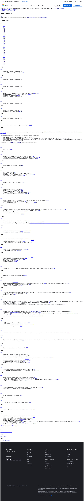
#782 (35, 423)
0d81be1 (26, 201)
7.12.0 (4, 41)
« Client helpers (3, 9)
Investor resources (70, 450)
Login (81, 1)
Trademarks (8, 485)
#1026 (32, 257)
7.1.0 (4, 61)
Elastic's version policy (31, 17)
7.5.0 (4, 52)
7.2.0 (4, 59)
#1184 (11, 149)
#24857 (39, 315)
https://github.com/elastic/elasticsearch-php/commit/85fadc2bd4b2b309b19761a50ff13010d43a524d (49, 223)
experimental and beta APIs (70, 313)
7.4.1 (4, 53)
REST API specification (35, 311)
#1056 (28, 232)
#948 (21, 326)
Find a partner (47, 450)
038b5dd (27, 193)
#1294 (23, 72)
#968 (64, 304)
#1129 (22, 191)
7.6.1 (4, 49)
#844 (36, 378)
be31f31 (25, 275)
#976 (15, 294)
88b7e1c (16, 260)
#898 (22, 420)
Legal (46, 461)
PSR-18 (58, 131)
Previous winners (70, 461)
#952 (29, 322)
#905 (30, 402)
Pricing (39, 5)
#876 (79, 421)
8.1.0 (4, 31)
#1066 (28, 229)
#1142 (22, 190)
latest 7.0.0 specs (22, 419)
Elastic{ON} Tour (70, 463)
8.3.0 (4, 29)
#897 (34, 415)
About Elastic (30, 450)
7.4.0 (4, 54)
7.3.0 (4, 55)
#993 (45, 283)
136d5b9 (47, 200)
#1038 (14, 250)
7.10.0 (4, 43)
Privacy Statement (20, 485)
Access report (25, 1)
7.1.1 (4, 60)
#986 (22, 285)
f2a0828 (26, 249)
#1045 (31, 242)
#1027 (17, 250)
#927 (24, 361)
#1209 (30, 125)
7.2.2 (4, 57)
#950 (20, 323)
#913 (38, 370)
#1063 (17, 212)
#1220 (20, 111)
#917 (34, 369)
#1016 (24, 259)
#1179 (38, 157)
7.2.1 (4, 58)
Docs (43, 5)
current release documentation (58, 8)
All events (69, 466)
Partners (70, 1)
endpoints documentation (15, 312)
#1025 (20, 250)
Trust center (47, 463)
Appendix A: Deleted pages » (12, 9)
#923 (29, 362)
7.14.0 (4, 38)
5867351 (33, 174)
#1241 (28, 94)
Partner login (47, 452)
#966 (70, 311)
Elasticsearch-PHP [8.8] (10, 10)
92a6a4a (53, 268)
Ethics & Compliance (49, 468)
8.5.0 (4, 27)
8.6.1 (4, 26)
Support (74, 1)
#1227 (34, 93)
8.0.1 (4, 32)
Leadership (29, 452)
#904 (21, 395)
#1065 (21, 231)
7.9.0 (4, 46)
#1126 (23, 182)
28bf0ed (26, 238)
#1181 (33, 156)
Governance (69, 452)
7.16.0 (4, 36)
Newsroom (29, 456)
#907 (26, 380)
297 (8, 302)
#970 (29, 303)
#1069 (25, 211)
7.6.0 (4, 50)
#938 (27, 347)
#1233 (18, 95)
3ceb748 (27, 220)
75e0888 (16, 282)
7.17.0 (4, 34)
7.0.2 (4, 62)
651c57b (24, 175)
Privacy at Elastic (48, 465)
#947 (68, 332)
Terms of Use (13, 485)
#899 (34, 409)
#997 (69, 283)
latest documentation (43, 17)
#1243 (30, 94)
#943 (23, 340)
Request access (48, 454)
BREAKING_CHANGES (16, 142)
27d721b (52, 357)
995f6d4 (21, 165)
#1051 (24, 241)
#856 (23, 422)
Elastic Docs (2, 10)
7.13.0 (4, 40)
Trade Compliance (48, 466)
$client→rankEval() (49, 313)
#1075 (39, 210)
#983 (70, 292)
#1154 (14, 172)
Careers (28, 461)
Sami (35, 312)
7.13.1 (4, 39)
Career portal (29, 463)
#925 (14, 282)
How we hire (29, 465)
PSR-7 (46, 131)
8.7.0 (4, 25)
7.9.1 (4, 44)
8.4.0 (4, 28)
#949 (33, 324)
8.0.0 (4, 33)
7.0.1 (4, 63)
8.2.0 (4, 30)
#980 (26, 293)
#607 (58, 379)
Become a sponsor (70, 465)
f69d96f (35, 202)
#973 (50, 302)
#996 (30, 284)
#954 (42, 315)
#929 (29, 360)
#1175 (36, 158)
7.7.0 (4, 48)
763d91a (16, 261)
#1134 (30, 173)
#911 (34, 377)
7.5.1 (4, 51)
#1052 (32, 240)
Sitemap (26, 485)
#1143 (21, 189)
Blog (28, 454)
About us (66, 1)
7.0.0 (4, 64)
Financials (69, 454)
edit (1, 16)
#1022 (26, 258)
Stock (68, 456)
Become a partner (48, 456)
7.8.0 (4, 47)
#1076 (42, 222)
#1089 (65, 209)
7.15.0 (4, 37)
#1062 (22, 214)
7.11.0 (4, 42)
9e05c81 (29, 192)
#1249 (37, 93)
